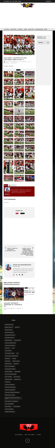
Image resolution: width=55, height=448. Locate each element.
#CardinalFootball (9, 337)
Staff (19, 1)
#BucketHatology (9, 332)
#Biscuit (17, 327)
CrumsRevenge (39, 29)
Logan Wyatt (17, 379)
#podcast (7, 348)
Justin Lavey (17, 376)
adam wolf (7, 358)
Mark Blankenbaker (12, 61)
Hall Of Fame (13, 1)
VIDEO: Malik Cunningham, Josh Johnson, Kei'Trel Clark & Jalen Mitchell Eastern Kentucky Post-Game (27, 252)
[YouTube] (9, 195)
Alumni (14, 358)
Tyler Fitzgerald (9, 409)
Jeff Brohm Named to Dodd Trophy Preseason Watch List (34, 304)
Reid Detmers (17, 406)
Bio (6, 185)
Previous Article (12, 246)
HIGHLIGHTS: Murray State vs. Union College (13, 291)
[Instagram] (7, 195)
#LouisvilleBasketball (10, 342)
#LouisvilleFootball (10, 345)
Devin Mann (17, 371)
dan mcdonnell (8, 371)
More (45, 29)
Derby (25, 29)
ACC (17, 353)
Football (6, 29)
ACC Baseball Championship (11, 355)
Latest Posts (13, 185)
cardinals (16, 363)
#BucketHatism (8, 329)
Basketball (13, 29)
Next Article (27, 246)
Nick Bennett (8, 406)
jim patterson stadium (10, 374)
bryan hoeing (8, 363)
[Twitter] (5, 195)
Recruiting (31, 29)
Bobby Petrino (16, 361)
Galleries (6, 1)
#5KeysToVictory (9, 324)
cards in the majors (10, 366)
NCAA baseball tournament (11, 401)
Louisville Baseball (9, 384)
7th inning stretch (9, 353)
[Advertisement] (27, 18)
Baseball (20, 29)
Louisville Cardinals (10, 389)
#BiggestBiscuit (9, 327)
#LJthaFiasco (17, 340)
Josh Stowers (8, 376)
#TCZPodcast (8, 350)
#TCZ (13, 348)
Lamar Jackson (8, 379)
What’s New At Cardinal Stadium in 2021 (11, 249)
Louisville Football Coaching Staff (12, 398)
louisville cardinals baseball (12, 392)
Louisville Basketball (10, 387)
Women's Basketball (10, 411)
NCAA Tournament (9, 403)
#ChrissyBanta (8, 340)
